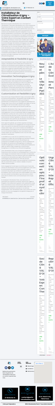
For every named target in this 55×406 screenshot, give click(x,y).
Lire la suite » (41, 137)
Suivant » (49, 355)
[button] (23, 3)
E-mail (38, 16)
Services (39, 30)
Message (39, 21)
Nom (38, 12)
